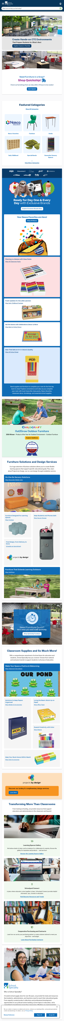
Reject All (39, 1015)
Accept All (51, 1015)
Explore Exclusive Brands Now (32, 208)
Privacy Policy (29, 1010)
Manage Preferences (9, 1014)
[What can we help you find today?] (60, 8)
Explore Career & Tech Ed (22, 46)
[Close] (57, 1007)
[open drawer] (3, 4)
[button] (60, 4)
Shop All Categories (32, 109)
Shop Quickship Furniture (32, 633)
